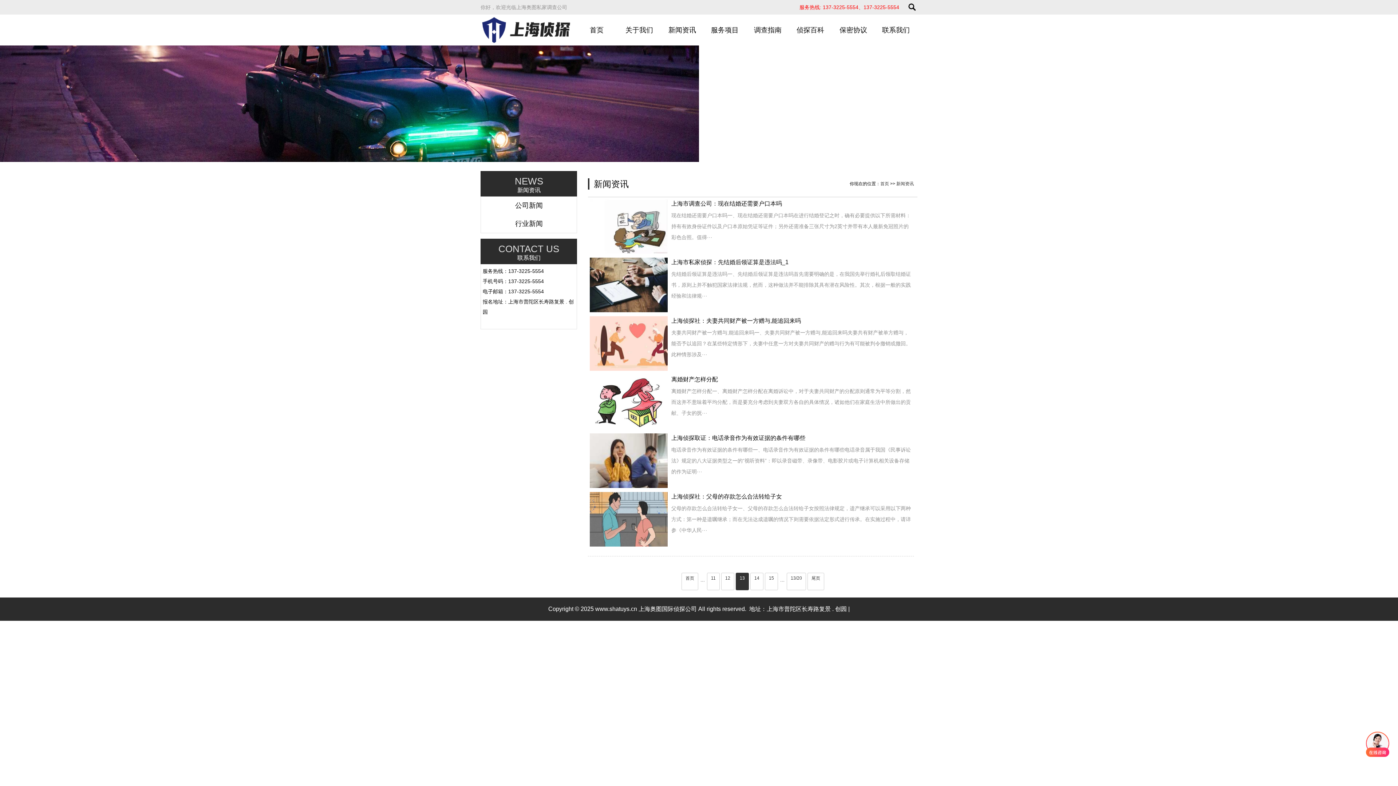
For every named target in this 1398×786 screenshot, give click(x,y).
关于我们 (639, 30)
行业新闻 (529, 223)
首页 (597, 30)
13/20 (796, 578)
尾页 (815, 578)
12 (727, 578)
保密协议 (853, 30)
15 (771, 578)
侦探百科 (810, 30)
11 (713, 578)
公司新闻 (529, 205)
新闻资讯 (682, 30)
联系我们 (896, 30)
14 (756, 578)
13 (742, 578)
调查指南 (768, 30)
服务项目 (725, 30)
